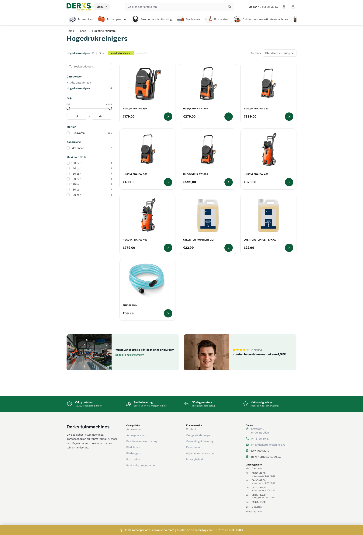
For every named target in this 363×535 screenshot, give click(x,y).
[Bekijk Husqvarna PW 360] (168, 182)
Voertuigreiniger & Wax (260, 239)
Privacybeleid (194, 459)
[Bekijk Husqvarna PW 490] (168, 248)
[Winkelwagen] (293, 6)
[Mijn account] (284, 6)
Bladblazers (133, 447)
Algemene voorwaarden (200, 453)
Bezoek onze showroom (129, 354)
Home (70, 30)
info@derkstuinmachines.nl (268, 444)
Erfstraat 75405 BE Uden (260, 430)
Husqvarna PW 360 (135, 174)
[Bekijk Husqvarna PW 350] (289, 116)
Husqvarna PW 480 (256, 174)
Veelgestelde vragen (198, 435)
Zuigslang (130, 305)
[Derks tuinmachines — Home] (79, 7)
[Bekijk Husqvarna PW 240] (228, 116)
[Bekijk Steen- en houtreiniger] (228, 248)
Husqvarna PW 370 (195, 174)
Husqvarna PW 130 (135, 108)
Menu (99, 6)
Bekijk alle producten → (140, 465)
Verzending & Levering (200, 441)
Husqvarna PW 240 (195, 108)
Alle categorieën (80, 82)
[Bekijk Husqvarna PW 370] (228, 182)
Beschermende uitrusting (141, 441)
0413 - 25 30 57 (263, 6)
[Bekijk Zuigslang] (168, 313)
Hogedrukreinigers (119, 53)
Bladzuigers (133, 453)
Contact (191, 429)
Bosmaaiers (133, 459)
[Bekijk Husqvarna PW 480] (289, 182)
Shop (83, 30)
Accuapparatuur (136, 435)
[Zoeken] (230, 7)
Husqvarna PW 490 (135, 239)
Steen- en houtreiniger (199, 239)
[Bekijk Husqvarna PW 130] (168, 116)
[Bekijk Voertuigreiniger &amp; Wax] (289, 248)
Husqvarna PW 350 (256, 108)
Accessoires (133, 429)
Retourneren (193, 447)
